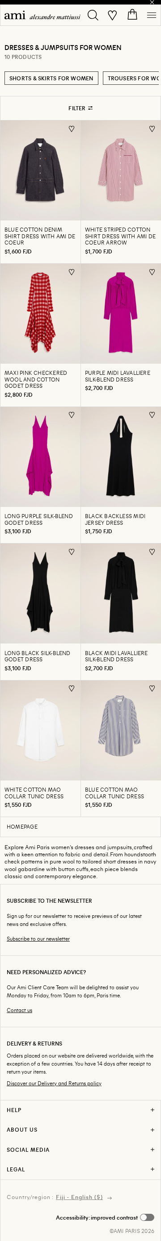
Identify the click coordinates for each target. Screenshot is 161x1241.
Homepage (22, 826)
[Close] (152, 2)
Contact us (19, 1010)
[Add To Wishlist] (71, 128)
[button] (105, 1217)
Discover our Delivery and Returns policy (54, 1083)
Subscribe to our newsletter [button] (38, 938)
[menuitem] (42, 15)
